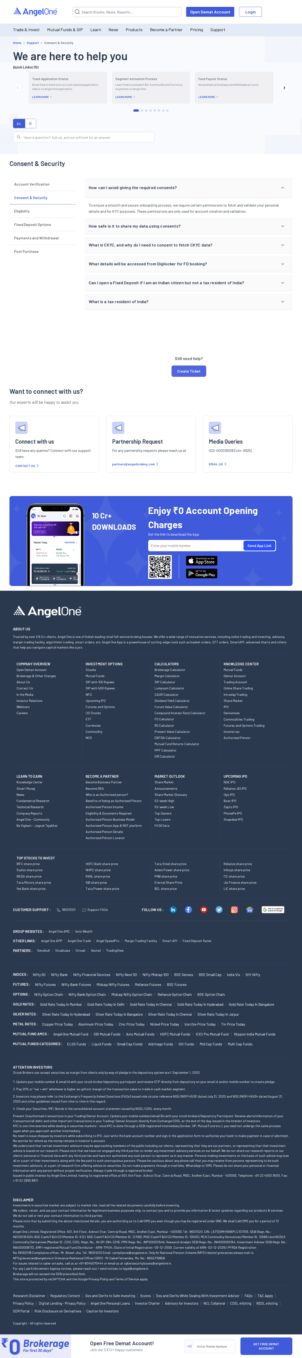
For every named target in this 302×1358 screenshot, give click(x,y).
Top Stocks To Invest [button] (36, 858)
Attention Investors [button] (32, 1067)
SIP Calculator (165, 682)
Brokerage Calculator (170, 670)
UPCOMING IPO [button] (235, 776)
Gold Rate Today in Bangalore (251, 1004)
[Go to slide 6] (159, 110)
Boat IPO (230, 801)
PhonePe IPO (233, 813)
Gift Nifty (253, 974)
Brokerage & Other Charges (36, 676)
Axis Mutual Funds (140, 1034)
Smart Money (26, 788)
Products (134, 29)
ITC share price (234, 876)
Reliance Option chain (175, 994)
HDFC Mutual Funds (175, 1034)
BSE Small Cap (210, 974)
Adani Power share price (172, 870)
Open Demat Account (210, 11)
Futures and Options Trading (244, 725)
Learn (95, 29)
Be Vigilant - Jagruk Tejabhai (37, 825)
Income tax (231, 732)
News (113, 29)
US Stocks (93, 713)
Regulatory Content (65, 1296)
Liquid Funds (102, 1044)
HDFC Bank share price (102, 864)
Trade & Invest (26, 29)
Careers (22, 713)
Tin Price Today (233, 1024)
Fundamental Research (33, 801)
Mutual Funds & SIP (65, 29)
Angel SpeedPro (107, 941)
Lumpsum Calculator (169, 688)
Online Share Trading (238, 688)
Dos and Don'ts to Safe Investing (110, 1296)
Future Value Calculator (171, 707)
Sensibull (43, 950)
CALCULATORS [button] (167, 664)
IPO (226, 707)
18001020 (69, 910)
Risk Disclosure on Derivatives (57, 1311)
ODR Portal (21, 1311)
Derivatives (232, 713)
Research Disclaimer (29, 1296)
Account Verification (32, 184)
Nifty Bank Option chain (87, 994)
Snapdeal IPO (233, 819)
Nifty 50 (39, 974)
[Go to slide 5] (155, 110)
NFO (89, 694)
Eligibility (22, 211)
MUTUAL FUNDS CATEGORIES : (37, 1044)
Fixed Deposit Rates (197, 941)
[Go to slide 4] (150, 110)
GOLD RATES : (24, 1004)
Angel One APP (51, 941)
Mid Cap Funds (211, 1044)
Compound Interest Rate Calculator (180, 713)
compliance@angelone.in (129, 1253)
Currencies (93, 725)
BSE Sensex (183, 974)
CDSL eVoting (240, 1303)
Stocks (91, 670)
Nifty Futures (45, 984)
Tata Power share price (102, 889)
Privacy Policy (98, 1279)
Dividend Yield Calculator (172, 701)
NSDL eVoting (267, 1303)
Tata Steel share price (170, 864)
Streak (80, 950)
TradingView (115, 950)
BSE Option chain (211, 994)
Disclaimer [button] (23, 1199)
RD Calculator (164, 725)
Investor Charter (147, 1303)
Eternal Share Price (168, 882)
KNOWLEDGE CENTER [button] (241, 664)
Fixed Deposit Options (32, 224)
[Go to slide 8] (167, 110)
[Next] (284, 88)
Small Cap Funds (130, 1044)
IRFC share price (28, 864)
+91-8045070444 (91, 1263)
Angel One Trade (79, 941)
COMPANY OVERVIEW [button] (33, 664)
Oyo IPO (229, 795)
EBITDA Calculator (168, 738)
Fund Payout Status (212, 79)
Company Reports (29, 813)
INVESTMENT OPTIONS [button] (104, 664)
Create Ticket (189, 371)
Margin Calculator (167, 676)
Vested (96, 950)
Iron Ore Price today (200, 1024)
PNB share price (166, 876)
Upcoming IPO (96, 701)
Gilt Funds (186, 1044)
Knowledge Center (29, 782)
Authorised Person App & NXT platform (114, 825)
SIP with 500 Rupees (100, 688)
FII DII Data (162, 825)
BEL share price (166, 889)
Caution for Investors (102, 1311)
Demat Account (235, 676)
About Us (23, 682)
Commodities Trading (239, 719)
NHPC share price (98, 870)
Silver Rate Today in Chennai (170, 1014)
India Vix (233, 974)
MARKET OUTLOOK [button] (170, 776)
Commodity (94, 732)
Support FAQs (98, 910)
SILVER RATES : (25, 1014)
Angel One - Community (33, 819)
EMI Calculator (165, 756)
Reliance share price (238, 864)
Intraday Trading (235, 694)
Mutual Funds (95, 676)
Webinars (23, 707)
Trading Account (235, 682)
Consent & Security (30, 197)
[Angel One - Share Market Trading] (35, 12)
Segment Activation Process (136, 79)
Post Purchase (26, 251)
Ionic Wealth (83, 931)
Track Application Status (50, 79)
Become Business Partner (104, 782)
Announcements (166, 788)
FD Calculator (164, 719)
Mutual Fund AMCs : (31, 1034)
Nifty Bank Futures (76, 984)
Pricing (196, 29)
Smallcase (62, 950)
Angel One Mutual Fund (70, 1034)
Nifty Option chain (48, 994)
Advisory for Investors (181, 1303)
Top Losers (163, 819)
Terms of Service (127, 1279)
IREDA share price (29, 876)
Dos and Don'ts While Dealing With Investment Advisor (197, 1296)
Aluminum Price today (95, 1024)
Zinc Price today (132, 1024)
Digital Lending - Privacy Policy (62, 1303)
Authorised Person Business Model (110, 819)
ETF (88, 719)
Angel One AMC (59, 931)
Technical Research (30, 807)
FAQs (248, 1296)
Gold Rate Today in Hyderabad (200, 1004)
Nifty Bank (59, 974)
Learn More (40, 96)
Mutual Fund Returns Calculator (177, 744)
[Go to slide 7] (163, 110)
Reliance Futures (148, 984)
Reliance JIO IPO (235, 788)
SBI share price (96, 882)
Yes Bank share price (31, 889)
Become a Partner (166, 29)
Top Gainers (163, 813)
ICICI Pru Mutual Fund (212, 1034)
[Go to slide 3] (146, 110)
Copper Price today (57, 1024)
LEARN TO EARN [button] (29, 776)
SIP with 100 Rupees (100, 682)
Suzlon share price (29, 870)
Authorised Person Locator (105, 838)
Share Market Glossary (171, 795)
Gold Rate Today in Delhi (106, 1004)
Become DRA (95, 788)
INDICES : (20, 974)
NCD (89, 738)
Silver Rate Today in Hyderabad (66, 1014)
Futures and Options (100, 707)
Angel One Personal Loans (110, 1303)
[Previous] (17, 88)
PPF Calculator (165, 750)
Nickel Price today (164, 1024)
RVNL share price (98, 876)
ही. (30, 124)
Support (217, 29)
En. (19, 124)
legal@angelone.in (135, 1268)
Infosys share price (237, 870)
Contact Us (25, 688)
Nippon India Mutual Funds (255, 1034)
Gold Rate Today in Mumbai (61, 1004)
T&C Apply (265, 1296)
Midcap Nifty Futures (113, 984)
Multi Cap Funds (240, 1044)
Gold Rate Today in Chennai (151, 1004)
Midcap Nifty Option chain (131, 994)
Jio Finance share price (240, 882)
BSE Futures (177, 984)
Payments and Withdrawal (36, 238)
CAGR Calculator (167, 694)
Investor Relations (29, 701)
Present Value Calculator (172, 732)
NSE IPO (229, 782)
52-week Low (164, 807)
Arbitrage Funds (160, 1044)
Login (250, 11)
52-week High (164, 801)
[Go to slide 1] (136, 110)
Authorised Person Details (104, 832)
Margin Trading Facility (141, 941)
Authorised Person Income (104, 807)
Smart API (169, 941)
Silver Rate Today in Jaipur (218, 1014)
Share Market (233, 701)
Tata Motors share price (34, 882)
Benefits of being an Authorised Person (114, 801)
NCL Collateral (214, 1303)
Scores (145, 1296)
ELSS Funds (76, 1044)
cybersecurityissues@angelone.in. (148, 1263)
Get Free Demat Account (266, 1346)
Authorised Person (237, 738)
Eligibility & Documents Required (108, 813)
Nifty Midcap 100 (156, 974)
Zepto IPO (231, 807)
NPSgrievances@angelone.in (33, 1258)
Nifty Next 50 (126, 974)
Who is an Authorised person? (107, 795)
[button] (189, 188)
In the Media (25, 694)
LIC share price (234, 889)
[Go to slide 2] (142, 110)
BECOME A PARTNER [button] (102, 776)
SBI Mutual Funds (107, 1034)
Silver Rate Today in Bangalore (119, 1014)
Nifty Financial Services (91, 974)
